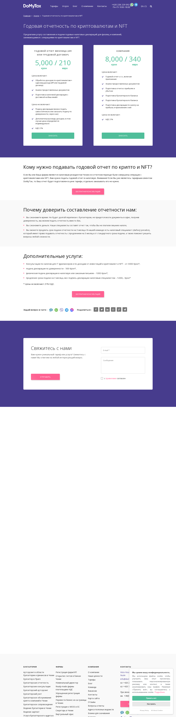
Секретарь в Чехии (64, 710)
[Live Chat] (51, 310)
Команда (92, 687)
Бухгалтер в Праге (32, 679)
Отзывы (91, 702)
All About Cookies (157, 710)
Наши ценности (95, 676)
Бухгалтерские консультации (36, 686)
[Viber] (61, 310)
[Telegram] (136, 5)
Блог (75, 6)
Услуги (65, 6)
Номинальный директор (67, 682)
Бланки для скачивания (99, 713)
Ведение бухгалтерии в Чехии (37, 708)
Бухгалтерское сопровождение (38, 704)
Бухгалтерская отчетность (36, 682)
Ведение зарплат (31, 712)
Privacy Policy (144, 710)
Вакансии (92, 691)
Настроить (151, 704)
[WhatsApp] (132, 5)
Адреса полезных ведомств (101, 709)
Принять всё (151, 698)
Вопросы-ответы (96, 705)
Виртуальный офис (65, 714)
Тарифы (54, 6)
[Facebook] (72, 310)
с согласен (115, 378)
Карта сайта (94, 698)
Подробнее (160, 692)
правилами (111, 378)
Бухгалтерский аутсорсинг (35, 690)
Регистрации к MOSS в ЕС (68, 706)
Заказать (53, 136)
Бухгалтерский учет (32, 694)
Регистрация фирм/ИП (66, 672)
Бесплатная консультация (88, 191)
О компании (87, 6)
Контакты (102, 6)
